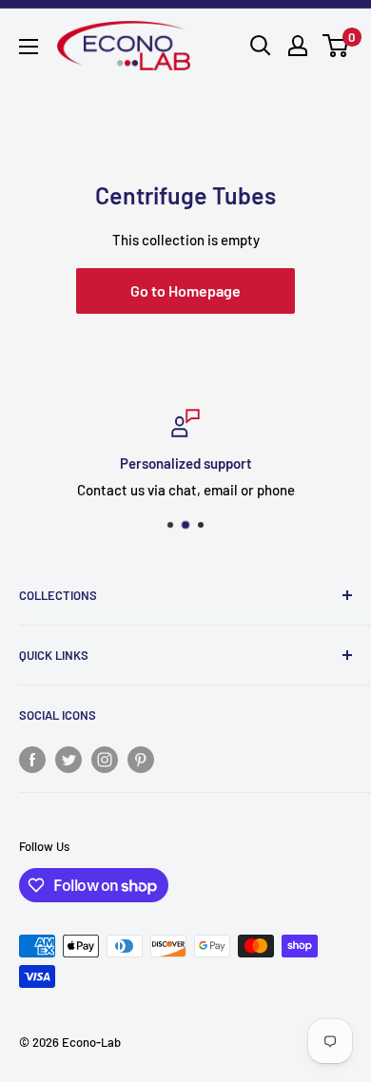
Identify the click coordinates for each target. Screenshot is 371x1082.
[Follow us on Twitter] (68, 758)
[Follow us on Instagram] (104, 758)
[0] (336, 45)
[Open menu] (28, 46)
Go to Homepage (185, 290)
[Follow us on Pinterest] (140, 758)
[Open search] (260, 45)
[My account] (297, 45)
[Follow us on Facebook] (32, 758)
